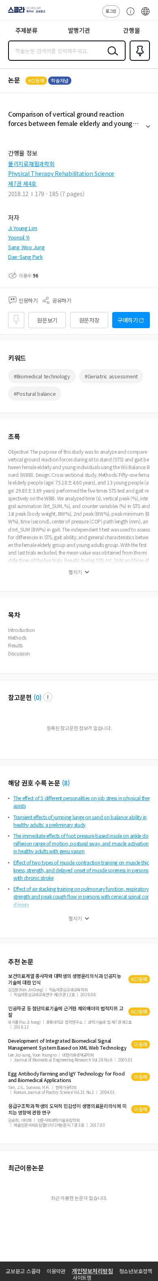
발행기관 (79, 30)
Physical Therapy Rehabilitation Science (61, 173)
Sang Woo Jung (26, 247)
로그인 (111, 11)
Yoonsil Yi (19, 237)
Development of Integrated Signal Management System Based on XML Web (67, 1044)
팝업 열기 (47, 697)
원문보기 (47, 320)
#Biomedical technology (42, 376)
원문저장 (89, 320)
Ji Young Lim (22, 228)
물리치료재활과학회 (31, 164)
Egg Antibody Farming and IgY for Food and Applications (66, 1076)
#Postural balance (35, 393)
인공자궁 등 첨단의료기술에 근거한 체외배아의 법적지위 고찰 (65, 1011)
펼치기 (75, 572)
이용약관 (56, 1271)
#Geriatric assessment (111, 376)
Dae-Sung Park (25, 256)
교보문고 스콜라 (23, 1271)
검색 (111, 57)
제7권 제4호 (22, 183)
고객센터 (128, 15)
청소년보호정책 (135, 1271)
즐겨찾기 (138, 60)
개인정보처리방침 (92, 1271)
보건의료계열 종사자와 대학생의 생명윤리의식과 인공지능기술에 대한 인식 (64, 979)
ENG (145, 15)
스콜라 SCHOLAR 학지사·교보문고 (25, 12)
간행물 (131, 30)
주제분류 (26, 30)
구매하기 (127, 320)
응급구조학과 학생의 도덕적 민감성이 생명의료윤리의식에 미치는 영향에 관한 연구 (67, 1109)
